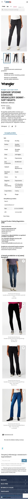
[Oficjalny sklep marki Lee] (8, 6)
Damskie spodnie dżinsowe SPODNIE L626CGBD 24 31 (14, 295)
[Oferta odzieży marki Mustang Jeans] (15, 6)
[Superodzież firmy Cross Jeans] (21, 7)
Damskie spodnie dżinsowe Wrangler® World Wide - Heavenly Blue (14, 425)
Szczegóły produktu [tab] (10, 133)
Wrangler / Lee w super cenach (9, 89)
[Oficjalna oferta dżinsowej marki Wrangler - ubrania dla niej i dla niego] (3, 6)
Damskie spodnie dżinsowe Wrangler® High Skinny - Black (14, 338)
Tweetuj (12, 126)
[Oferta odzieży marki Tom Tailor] (11, 6)
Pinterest (15, 126)
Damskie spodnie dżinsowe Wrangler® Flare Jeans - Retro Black (14, 382)
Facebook (2, 448)
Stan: (4, 216)
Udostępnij (8, 126)
